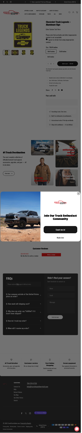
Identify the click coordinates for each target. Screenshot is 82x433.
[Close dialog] (78, 193)
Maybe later (60, 237)
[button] (76, 429)
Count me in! (60, 229)
